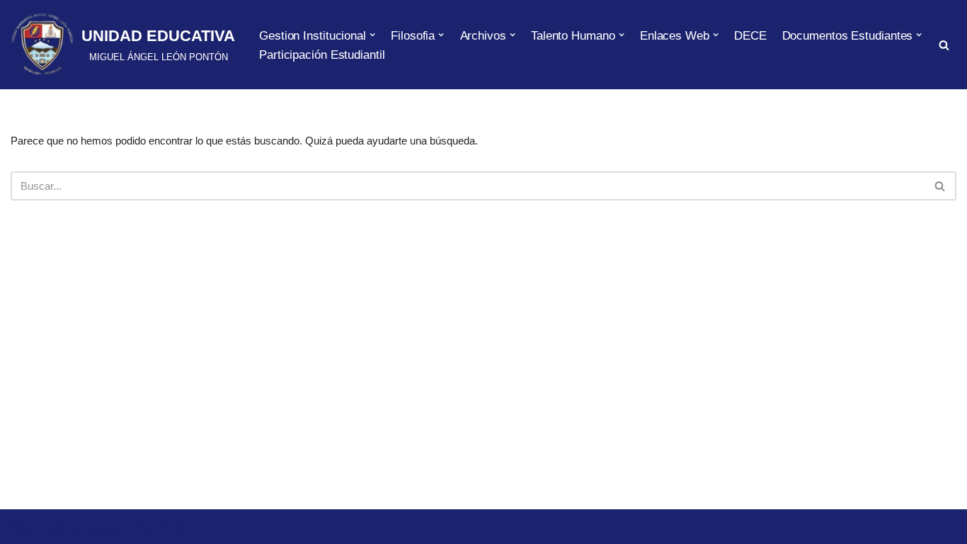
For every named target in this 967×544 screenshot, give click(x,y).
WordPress (161, 527)
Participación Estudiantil (322, 54)
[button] (372, 35)
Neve (23, 527)
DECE (750, 35)
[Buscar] (944, 45)
